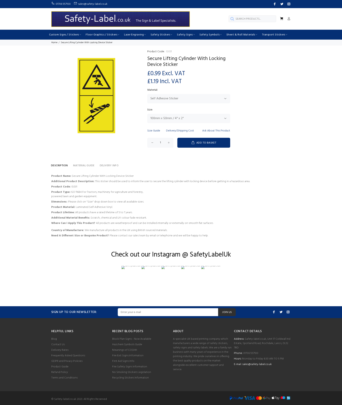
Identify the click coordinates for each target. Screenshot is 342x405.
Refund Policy (59, 372)
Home (54, 43)
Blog (54, 339)
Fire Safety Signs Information (129, 366)
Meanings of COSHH (124, 350)
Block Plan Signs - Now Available (131, 339)
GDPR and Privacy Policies (67, 361)
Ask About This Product (216, 130)
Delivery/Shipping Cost (180, 130)
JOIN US (227, 312)
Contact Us (58, 344)
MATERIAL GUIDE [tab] (84, 165)
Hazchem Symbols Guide (127, 344)
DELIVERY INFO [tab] (109, 165)
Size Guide (153, 130)
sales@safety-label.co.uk (257, 364)
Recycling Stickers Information (130, 378)
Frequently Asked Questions (68, 355)
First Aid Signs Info (123, 361)
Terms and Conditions (64, 378)
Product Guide (59, 366)
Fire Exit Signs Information (127, 355)
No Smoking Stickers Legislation (131, 372)
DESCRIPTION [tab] (59, 165)
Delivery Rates (59, 350)
